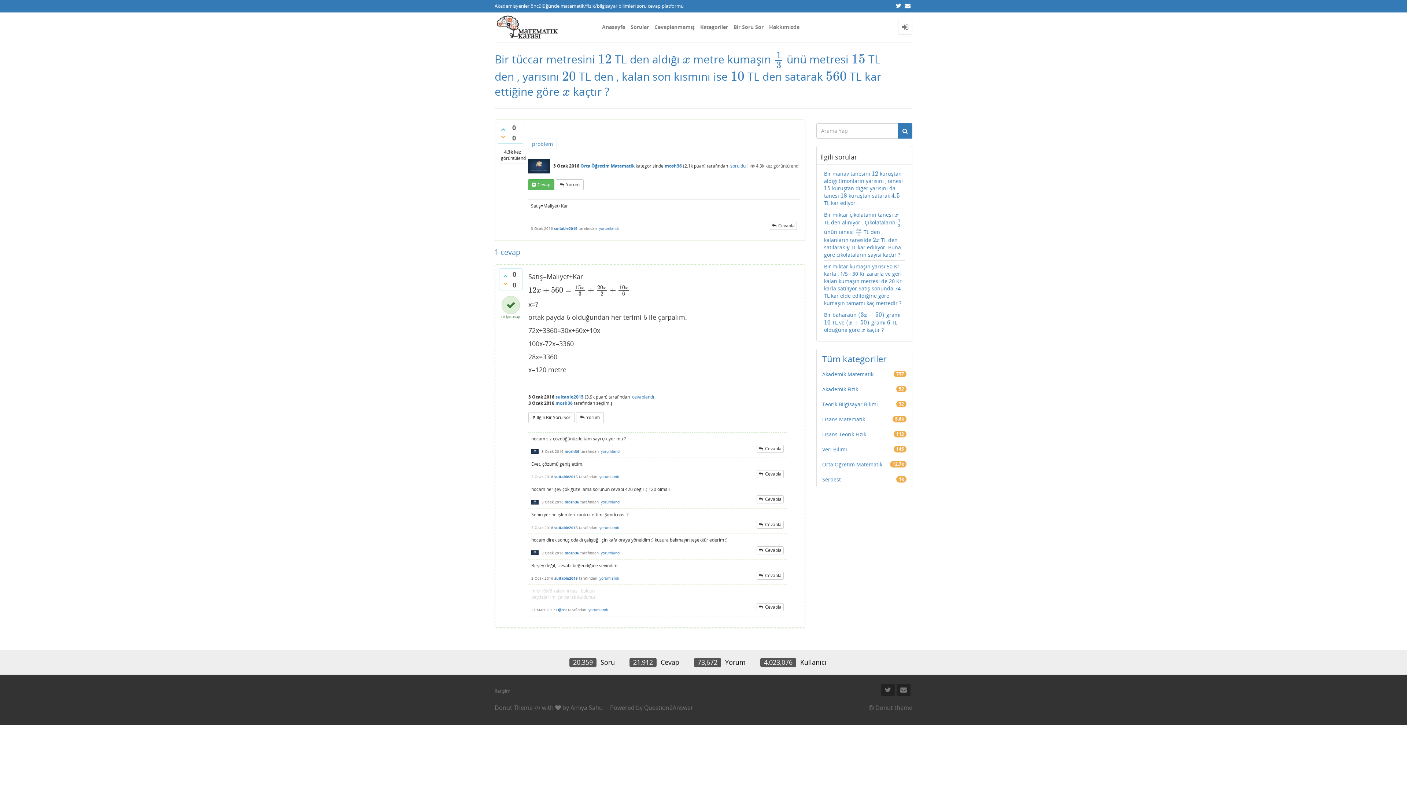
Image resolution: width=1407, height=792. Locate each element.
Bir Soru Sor (749, 26)
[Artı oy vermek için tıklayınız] (503, 129)
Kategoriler (714, 26)
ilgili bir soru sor (553, 417)
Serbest (831, 479)
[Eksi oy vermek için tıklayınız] (503, 137)
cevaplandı (643, 397)
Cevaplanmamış (674, 26)
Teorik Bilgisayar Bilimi (850, 404)
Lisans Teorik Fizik (844, 434)
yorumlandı (609, 228)
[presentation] (605, 59)
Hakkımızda (784, 26)
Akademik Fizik (840, 389)
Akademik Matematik (848, 374)
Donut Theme (514, 708)
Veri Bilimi (834, 449)
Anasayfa (613, 26)
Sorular (640, 26)
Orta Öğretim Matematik (607, 166)
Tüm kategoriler (854, 359)
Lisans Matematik (843, 419)
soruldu (738, 166)
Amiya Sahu (586, 708)
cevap (544, 185)
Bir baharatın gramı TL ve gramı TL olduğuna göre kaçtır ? (862, 322)
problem (542, 143)
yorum (573, 185)
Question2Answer (668, 708)
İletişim (502, 691)
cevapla (786, 226)
